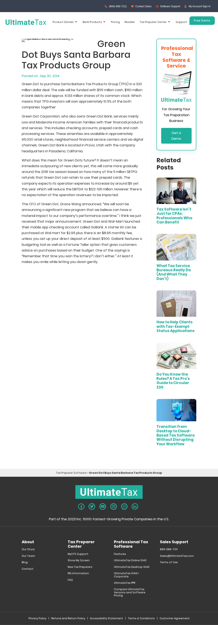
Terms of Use (169, 562)
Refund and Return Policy (68, 618)
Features (120, 554)
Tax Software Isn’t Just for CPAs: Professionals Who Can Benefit (174, 216)
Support (181, 22)
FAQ (70, 580)
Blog (25, 562)
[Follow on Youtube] (102, 506)
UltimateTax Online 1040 (130, 560)
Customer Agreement (175, 618)
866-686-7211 (169, 549)
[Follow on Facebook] (81, 506)
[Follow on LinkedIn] (135, 506)
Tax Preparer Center (153, 22)
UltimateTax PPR (124, 583)
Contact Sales (143, 6)
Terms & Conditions (141, 618)
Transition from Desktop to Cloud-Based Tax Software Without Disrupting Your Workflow (175, 435)
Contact (27, 569)
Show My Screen (79, 560)
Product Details (63, 22)
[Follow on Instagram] (124, 506)
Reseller (130, 22)
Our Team (28, 556)
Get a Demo (176, 135)
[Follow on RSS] (113, 506)
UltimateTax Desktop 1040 (131, 567)
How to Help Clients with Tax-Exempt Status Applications (175, 326)
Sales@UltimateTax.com (177, 556)
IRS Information (78, 573)
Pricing (115, 22)
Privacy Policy (37, 618)
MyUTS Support (78, 554)
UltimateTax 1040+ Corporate (126, 575)
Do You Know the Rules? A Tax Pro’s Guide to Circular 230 (173, 381)
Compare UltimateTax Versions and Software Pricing (129, 592)
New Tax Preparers (80, 567)
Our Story (28, 549)
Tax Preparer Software (71, 473)
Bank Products (92, 22)
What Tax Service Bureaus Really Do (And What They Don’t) (173, 272)
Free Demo (202, 20)
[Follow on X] (91, 506)
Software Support (170, 6)
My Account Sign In (200, 6)
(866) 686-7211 (118, 6)
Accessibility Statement (106, 618)
